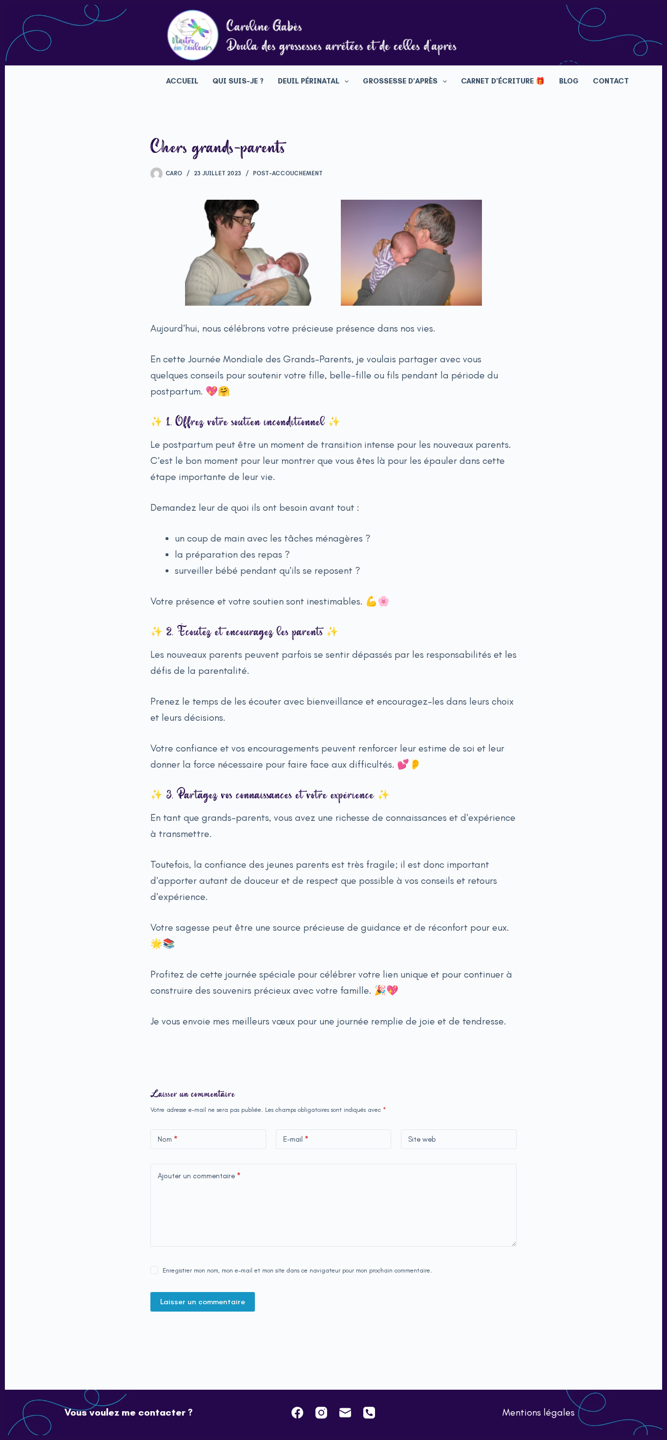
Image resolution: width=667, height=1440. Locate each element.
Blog (569, 81)
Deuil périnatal (308, 81)
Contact (611, 81)
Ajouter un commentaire (199, 1175)
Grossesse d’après (400, 81)
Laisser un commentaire (202, 1301)
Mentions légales (538, 1412)
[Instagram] (321, 1413)
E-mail (296, 1139)
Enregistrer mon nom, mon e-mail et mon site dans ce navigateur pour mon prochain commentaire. (297, 1270)
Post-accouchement (288, 173)
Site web (422, 1139)
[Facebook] (297, 1413)
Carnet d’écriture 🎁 (503, 81)
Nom (168, 1139)
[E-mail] (345, 1413)
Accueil (182, 81)
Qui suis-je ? (238, 81)
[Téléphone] (369, 1413)
